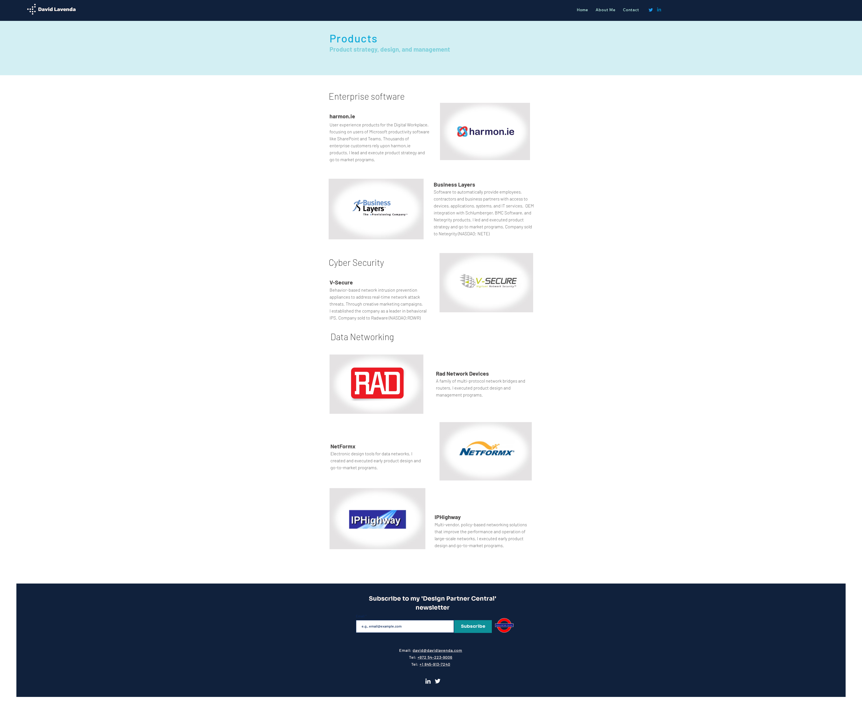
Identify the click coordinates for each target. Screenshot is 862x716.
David (46, 9)
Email (360, 616)
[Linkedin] (659, 9)
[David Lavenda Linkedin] (428, 681)
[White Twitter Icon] (437, 681)
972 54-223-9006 (436, 657)
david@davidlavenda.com (437, 650)
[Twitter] (650, 9)
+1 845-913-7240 (435, 664)
